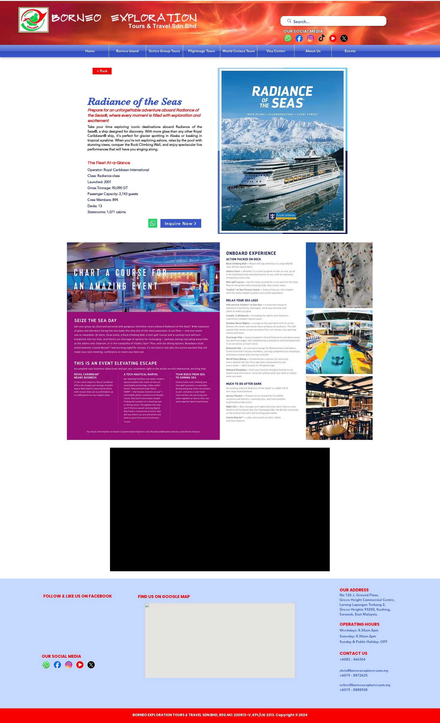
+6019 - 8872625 (354, 675)
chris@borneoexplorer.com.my (364, 670)
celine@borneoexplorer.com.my (365, 685)
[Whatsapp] (152, 223)
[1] (287, 38)
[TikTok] (321, 38)
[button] (180, 223)
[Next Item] (359, 341)
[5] (344, 38)
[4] (332, 38)
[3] (310, 38)
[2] (299, 38)
